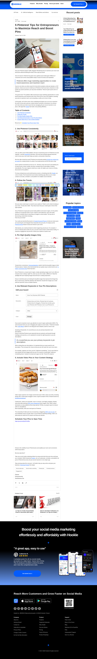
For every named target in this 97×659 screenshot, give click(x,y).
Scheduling (79, 226)
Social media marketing (31, 468)
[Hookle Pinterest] (32, 608)
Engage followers (70, 218)
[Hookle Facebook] (15, 608)
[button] (19, 627)
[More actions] (58, 20)
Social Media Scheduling (71, 78)
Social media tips (20, 468)
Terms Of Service (43, 632)
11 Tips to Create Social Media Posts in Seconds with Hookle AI (24, 511)
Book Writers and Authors (42, 12)
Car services (55, 12)
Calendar (78, 218)
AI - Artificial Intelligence (27, 12)
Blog (66, 624)
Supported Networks (44, 622)
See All (57, 493)
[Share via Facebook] (15, 483)
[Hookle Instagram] (18, 608)
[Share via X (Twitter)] (19, 483)
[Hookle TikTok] (36, 608)
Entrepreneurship (19, 476)
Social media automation (70, 226)
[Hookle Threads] (39, 608)
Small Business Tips (19, 478)
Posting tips (41, 468)
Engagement (19, 471)
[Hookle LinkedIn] (25, 608)
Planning (80, 221)
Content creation (69, 134)
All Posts (16, 12)
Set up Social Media (70, 246)
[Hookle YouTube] (29, 608)
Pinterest (17, 474)
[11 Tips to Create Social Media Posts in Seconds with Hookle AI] (25, 502)
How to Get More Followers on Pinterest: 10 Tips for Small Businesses (49, 511)
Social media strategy (73, 210)
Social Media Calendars (69, 34)
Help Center (68, 619)
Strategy (78, 215)
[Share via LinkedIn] (22, 483)
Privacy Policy (17, 629)
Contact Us (16, 624)
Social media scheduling (70, 221)
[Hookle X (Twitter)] (22, 608)
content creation (70, 215)
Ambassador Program (70, 632)
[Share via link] (26, 483)
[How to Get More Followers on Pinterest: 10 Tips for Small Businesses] (49, 502)
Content (68, 224)
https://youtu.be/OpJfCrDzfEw (22, 421)
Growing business (51, 468)
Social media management (70, 212)
